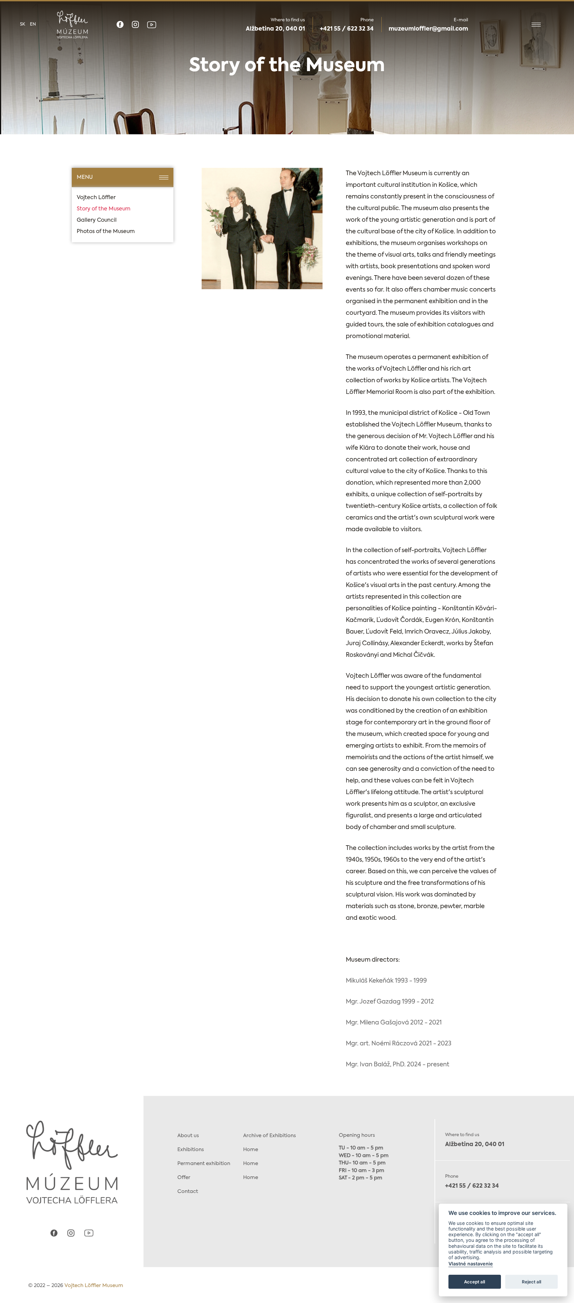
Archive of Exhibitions (269, 1135)
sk (22, 24)
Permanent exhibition (203, 1163)
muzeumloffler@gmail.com (428, 29)
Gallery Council (97, 220)
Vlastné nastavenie (470, 1264)
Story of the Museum (104, 209)
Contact (187, 1191)
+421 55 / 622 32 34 (347, 29)
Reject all (531, 1281)
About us (188, 1135)
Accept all (474, 1281)
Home (250, 1149)
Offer (183, 1177)
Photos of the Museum (106, 231)
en (33, 24)
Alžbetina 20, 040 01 (275, 29)
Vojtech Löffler (96, 197)
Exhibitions (190, 1149)
